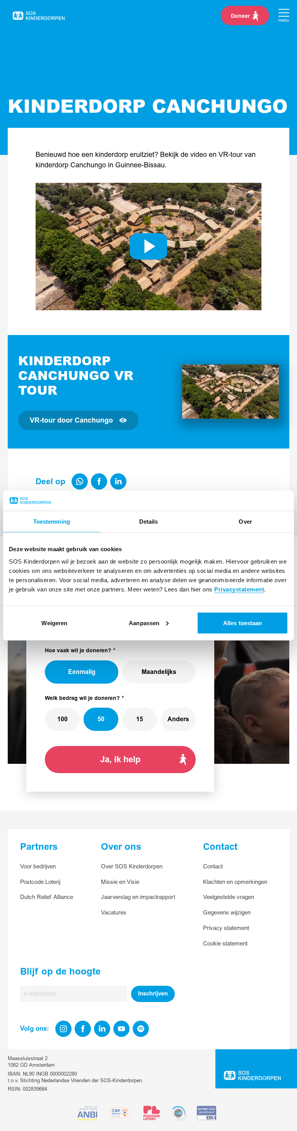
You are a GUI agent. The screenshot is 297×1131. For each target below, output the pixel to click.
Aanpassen (144, 622)
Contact (213, 866)
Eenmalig (82, 672)
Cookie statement (225, 943)
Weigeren (54, 622)
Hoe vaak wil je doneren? (78, 650)
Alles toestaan (242, 622)
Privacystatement (239, 589)
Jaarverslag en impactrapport (138, 897)
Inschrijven (153, 993)
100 (62, 719)
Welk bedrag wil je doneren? (82, 698)
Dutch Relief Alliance (46, 897)
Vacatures (113, 912)
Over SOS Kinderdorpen (131, 866)
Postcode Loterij (40, 882)
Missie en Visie (120, 882)
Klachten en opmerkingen (235, 882)
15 (139, 719)
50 (100, 719)
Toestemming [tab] (51, 521)
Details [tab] (148, 521)
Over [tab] (245, 521)
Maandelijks (159, 672)
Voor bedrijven (38, 866)
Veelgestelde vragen (228, 897)
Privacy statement (226, 928)
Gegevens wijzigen (227, 912)
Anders (178, 719)
